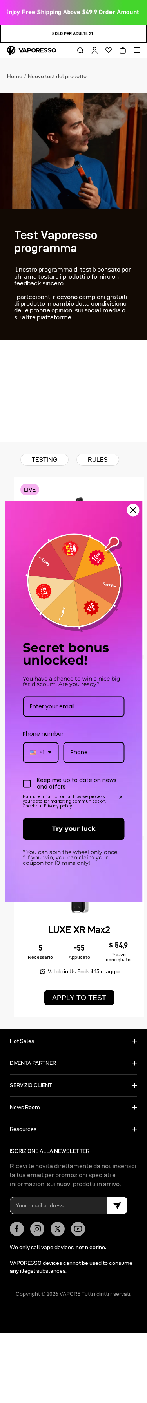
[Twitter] (58, 1229)
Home (14, 76)
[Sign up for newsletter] (117, 1205)
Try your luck (73, 829)
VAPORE (70, 1294)
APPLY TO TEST (79, 997)
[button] (77, 50)
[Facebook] (17, 1229)
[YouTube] (78, 1229)
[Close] (132, 510)
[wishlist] (106, 50)
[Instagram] (37, 1229)
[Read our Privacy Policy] (119, 798)
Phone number (43, 734)
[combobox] (40, 752)
